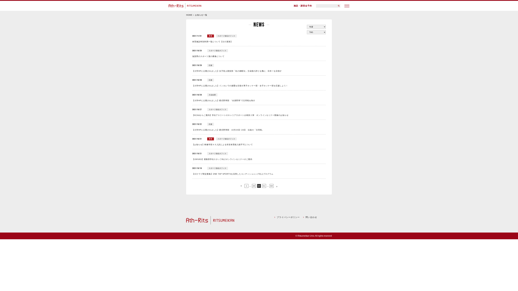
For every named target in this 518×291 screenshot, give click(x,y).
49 (254, 186)
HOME (189, 15)
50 (259, 186)
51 (264, 186)
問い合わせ (311, 217)
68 (271, 186)
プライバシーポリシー (288, 217)
